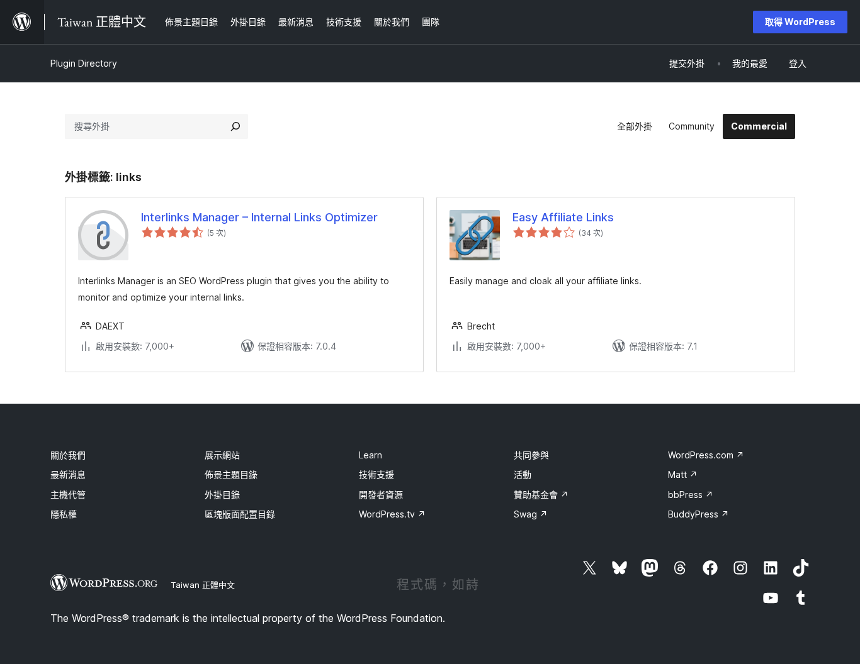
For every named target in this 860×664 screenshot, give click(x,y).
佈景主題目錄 (231, 474)
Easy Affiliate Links (563, 217)
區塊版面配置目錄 (240, 514)
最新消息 (68, 474)
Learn (370, 455)
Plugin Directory (83, 63)
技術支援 (376, 474)
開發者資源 (381, 494)
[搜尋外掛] (235, 126)
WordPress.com (706, 455)
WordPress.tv (392, 514)
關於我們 (68, 455)
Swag (531, 514)
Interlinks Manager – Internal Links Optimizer (259, 217)
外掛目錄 (222, 494)
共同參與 (531, 455)
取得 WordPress (800, 21)
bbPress (690, 494)
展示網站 (222, 455)
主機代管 (68, 494)
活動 (522, 474)
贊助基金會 (541, 494)
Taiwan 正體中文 (203, 585)
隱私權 (63, 514)
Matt (683, 474)
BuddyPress (698, 514)
